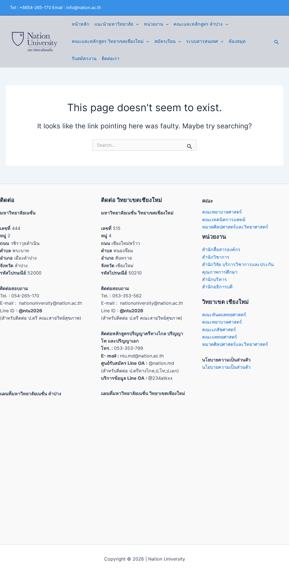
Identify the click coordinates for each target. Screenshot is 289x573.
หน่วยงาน (153, 24)
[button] (136, 24)
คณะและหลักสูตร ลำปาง (198, 24)
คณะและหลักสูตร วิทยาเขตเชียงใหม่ (108, 41)
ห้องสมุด (237, 41)
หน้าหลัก (80, 24)
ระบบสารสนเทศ (202, 41)
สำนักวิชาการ (215, 257)
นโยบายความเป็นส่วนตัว (226, 367)
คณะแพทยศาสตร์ (219, 337)
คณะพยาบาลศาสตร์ (222, 212)
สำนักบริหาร (214, 279)
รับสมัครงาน (84, 58)
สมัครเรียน (165, 41)
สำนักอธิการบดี (217, 286)
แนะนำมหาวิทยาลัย (113, 24)
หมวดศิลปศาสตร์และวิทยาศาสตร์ (235, 227)
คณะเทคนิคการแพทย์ (223, 219)
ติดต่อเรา (110, 58)
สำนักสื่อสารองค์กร (221, 249)
